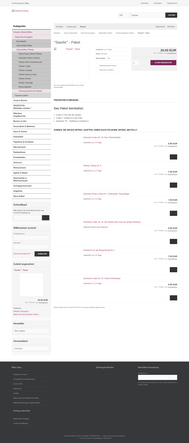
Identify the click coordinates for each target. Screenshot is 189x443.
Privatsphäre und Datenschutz (24, 379)
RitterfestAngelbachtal (19, 114)
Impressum (71, 27)
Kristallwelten (19, 157)
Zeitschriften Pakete (25, 50)
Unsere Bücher (20, 100)
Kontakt (59, 27)
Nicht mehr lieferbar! (100, 227)
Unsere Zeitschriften (22, 32)
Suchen (171, 15)
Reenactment (19, 167)
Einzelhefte (21, 41)
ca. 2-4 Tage (107, 49)
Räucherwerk (19, 147)
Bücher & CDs (19, 121)
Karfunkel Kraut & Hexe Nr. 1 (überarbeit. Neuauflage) (106, 194)
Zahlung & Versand (20, 374)
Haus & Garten (20, 131)
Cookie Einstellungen (20, 423)
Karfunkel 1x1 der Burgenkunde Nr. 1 (99, 250)
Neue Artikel (19, 196)
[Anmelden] (173, 377)
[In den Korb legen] (45, 217)
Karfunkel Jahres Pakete (29, 58)
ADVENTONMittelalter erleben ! (22, 106)
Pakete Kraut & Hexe (28, 74)
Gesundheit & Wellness (24, 126)
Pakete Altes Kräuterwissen (30, 62)
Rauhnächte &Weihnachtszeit (20, 179)
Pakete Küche (25, 78)
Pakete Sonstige (26, 83)
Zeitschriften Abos (24, 45)
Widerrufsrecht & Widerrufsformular (26, 398)
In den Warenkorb (163, 63)
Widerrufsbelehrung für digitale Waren (26, 403)
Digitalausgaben (21, 95)
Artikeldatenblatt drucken (108, 65)
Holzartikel (18, 136)
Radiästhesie (19, 152)
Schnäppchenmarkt (22, 186)
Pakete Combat (25, 70)
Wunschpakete (25, 87)
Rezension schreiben (107, 70)
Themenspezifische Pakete (30, 91)
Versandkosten (171, 53)
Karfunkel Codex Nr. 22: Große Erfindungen (101, 278)
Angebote (17, 191)
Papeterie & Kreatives (23, 142)
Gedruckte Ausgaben (24, 37)
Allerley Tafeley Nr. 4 (92, 166)
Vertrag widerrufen (21, 411)
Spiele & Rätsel (20, 173)
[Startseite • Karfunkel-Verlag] (31, 10)
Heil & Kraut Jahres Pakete (30, 54)
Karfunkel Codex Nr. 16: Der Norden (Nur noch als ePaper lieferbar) (112, 222)
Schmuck (17, 162)
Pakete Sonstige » (21, 311)
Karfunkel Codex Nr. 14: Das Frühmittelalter (102, 137)
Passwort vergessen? (22, 254)
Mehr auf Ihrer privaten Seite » (26, 314)
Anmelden (42, 254)
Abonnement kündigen (21, 419)
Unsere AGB (17, 384)
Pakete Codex (25, 66)
